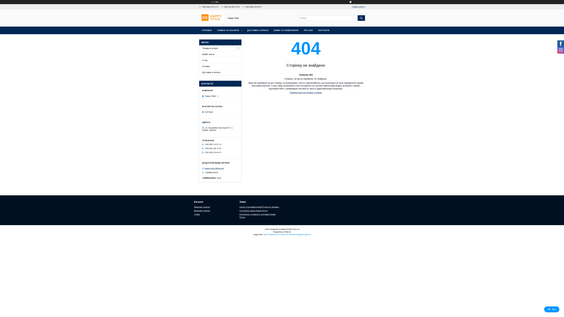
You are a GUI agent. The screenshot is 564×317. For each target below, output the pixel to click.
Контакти (323, 30)
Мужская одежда (202, 211)
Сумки (197, 214)
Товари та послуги (228, 30)
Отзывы (206, 66)
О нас (205, 60)
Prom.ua (295, 229)
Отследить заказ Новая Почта (253, 211)
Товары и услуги (210, 48)
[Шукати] (361, 18)
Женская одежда (202, 207)
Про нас (308, 30)
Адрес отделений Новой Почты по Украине (259, 207)
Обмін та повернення (286, 30)
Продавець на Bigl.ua (282, 232)
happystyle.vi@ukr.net (214, 168)
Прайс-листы (208, 54)
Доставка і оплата (257, 30)
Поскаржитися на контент (276, 234)
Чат (554, 309)
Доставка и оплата (211, 72)
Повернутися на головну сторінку (306, 92)
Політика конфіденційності (299, 234)
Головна (207, 30)
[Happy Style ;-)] (211, 23)
